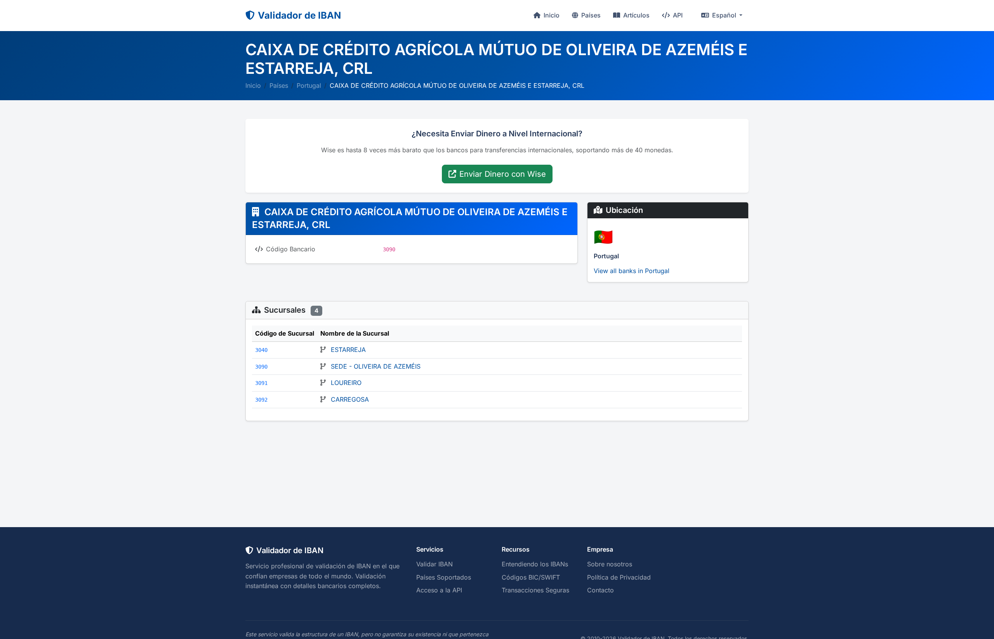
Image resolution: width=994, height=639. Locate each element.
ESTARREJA (348, 349)
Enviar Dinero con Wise (502, 174)
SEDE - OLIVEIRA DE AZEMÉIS (376, 366)
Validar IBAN (434, 564)
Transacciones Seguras (535, 590)
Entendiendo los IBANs (535, 564)
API (677, 15)
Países (590, 15)
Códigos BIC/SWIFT (531, 577)
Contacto (600, 590)
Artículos (636, 15)
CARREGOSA (350, 399)
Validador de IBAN (299, 15)
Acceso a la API (439, 590)
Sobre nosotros (609, 564)
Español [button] (724, 15)
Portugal (309, 85)
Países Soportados (443, 577)
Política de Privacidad (619, 577)
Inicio (551, 15)
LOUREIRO (346, 383)
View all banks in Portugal (631, 271)
